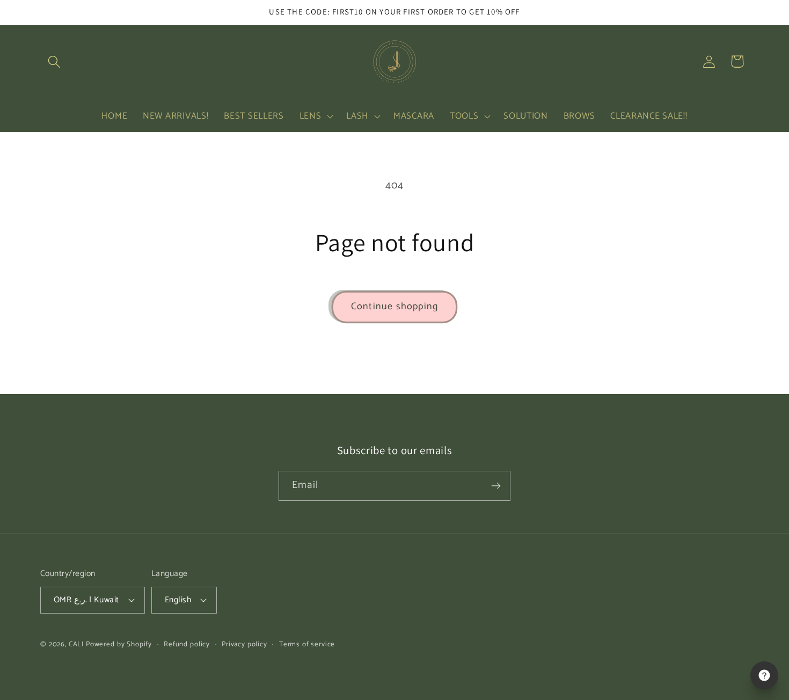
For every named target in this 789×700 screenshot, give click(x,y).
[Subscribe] (495, 486)
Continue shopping (394, 306)
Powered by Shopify (119, 644)
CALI (76, 644)
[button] (54, 61)
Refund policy (187, 644)
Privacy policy (244, 644)
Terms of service (307, 644)
